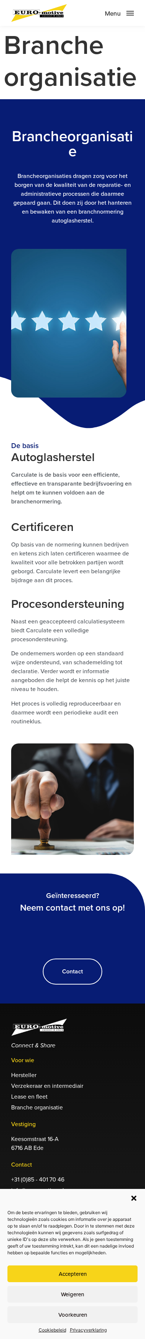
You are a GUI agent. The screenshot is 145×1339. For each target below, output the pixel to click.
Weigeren (72, 1294)
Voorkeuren (72, 1315)
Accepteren (73, 1274)
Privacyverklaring (88, 1330)
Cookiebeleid (52, 1330)
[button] (134, 1198)
